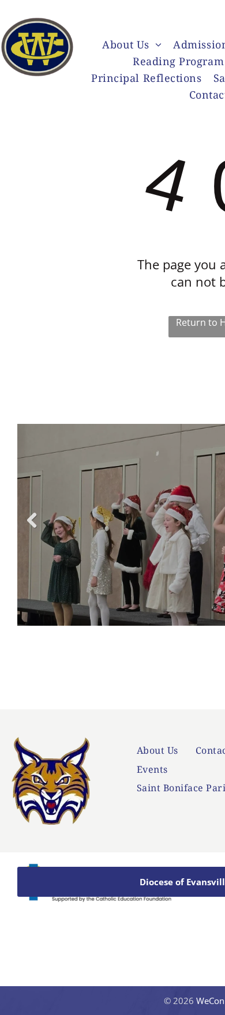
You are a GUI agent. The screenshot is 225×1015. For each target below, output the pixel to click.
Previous (31, 528)
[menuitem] (131, 45)
